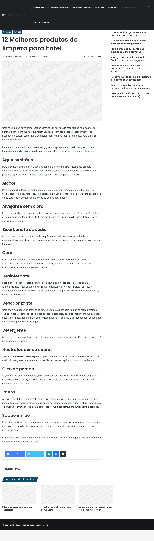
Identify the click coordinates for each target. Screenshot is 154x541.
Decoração (77, 7)
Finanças (88, 7)
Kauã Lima (9, 56)
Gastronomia (112, 7)
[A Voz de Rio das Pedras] (15, 15)
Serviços (17, 32)
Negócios (7, 32)
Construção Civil (41, 7)
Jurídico (45, 22)
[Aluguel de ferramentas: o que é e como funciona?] (96, 494)
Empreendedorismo (60, 7)
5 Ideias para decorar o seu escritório (17, 508)
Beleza (36, 22)
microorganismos (43, 170)
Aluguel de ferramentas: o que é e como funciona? (96, 508)
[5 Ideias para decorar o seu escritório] (19, 494)
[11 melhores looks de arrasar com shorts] (58, 494)
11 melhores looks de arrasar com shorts (56, 508)
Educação (99, 7)
